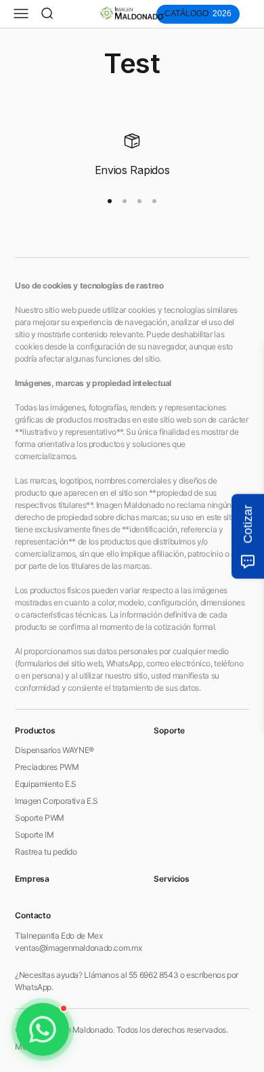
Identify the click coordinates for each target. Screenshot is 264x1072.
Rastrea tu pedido (46, 851)
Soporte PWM (39, 818)
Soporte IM (34, 835)
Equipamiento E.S (45, 784)
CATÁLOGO (198, 13)
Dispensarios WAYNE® (54, 750)
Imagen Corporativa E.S (56, 801)
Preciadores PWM (47, 767)
